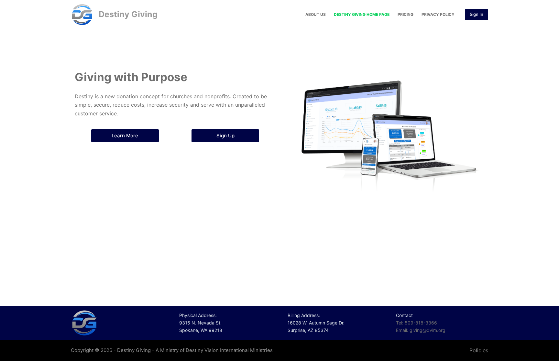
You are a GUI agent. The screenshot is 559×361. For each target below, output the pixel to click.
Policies (478, 350)
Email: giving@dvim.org (420, 330)
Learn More (125, 136)
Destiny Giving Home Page (361, 14)
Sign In (476, 14)
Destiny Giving (128, 14)
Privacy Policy (438, 14)
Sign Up (225, 136)
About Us (315, 14)
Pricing (405, 14)
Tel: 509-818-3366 (416, 322)
